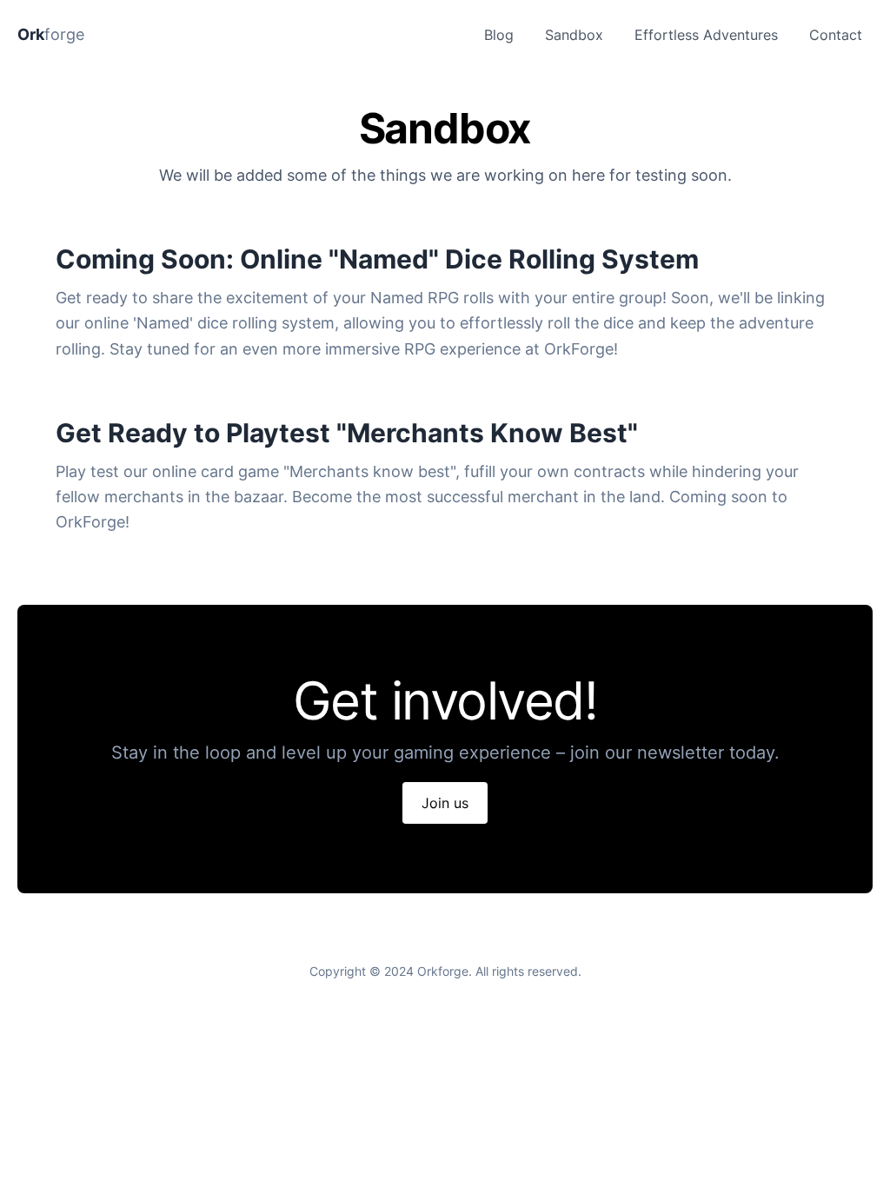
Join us (445, 803)
